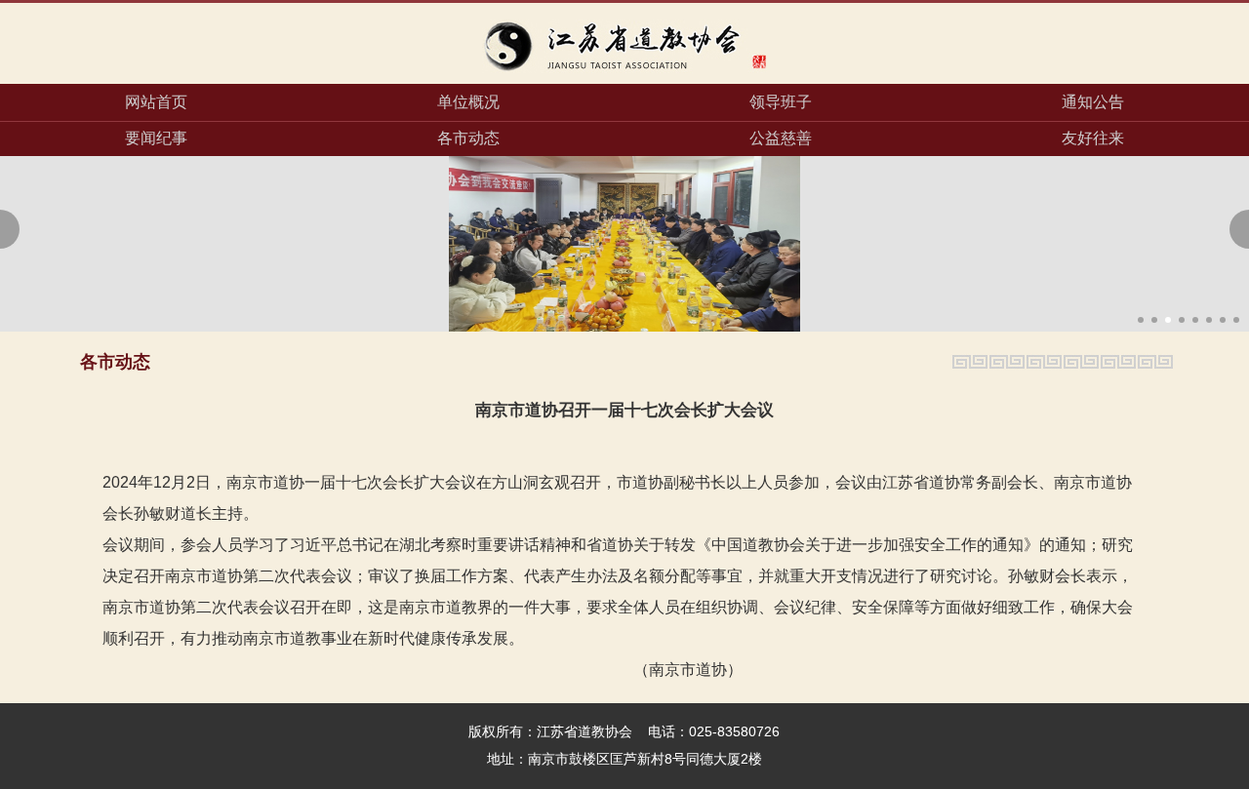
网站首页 (156, 102)
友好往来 (1093, 138)
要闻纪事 (156, 138)
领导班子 (780, 102)
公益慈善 (780, 138)
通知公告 (1093, 102)
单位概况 (468, 102)
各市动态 (468, 138)
